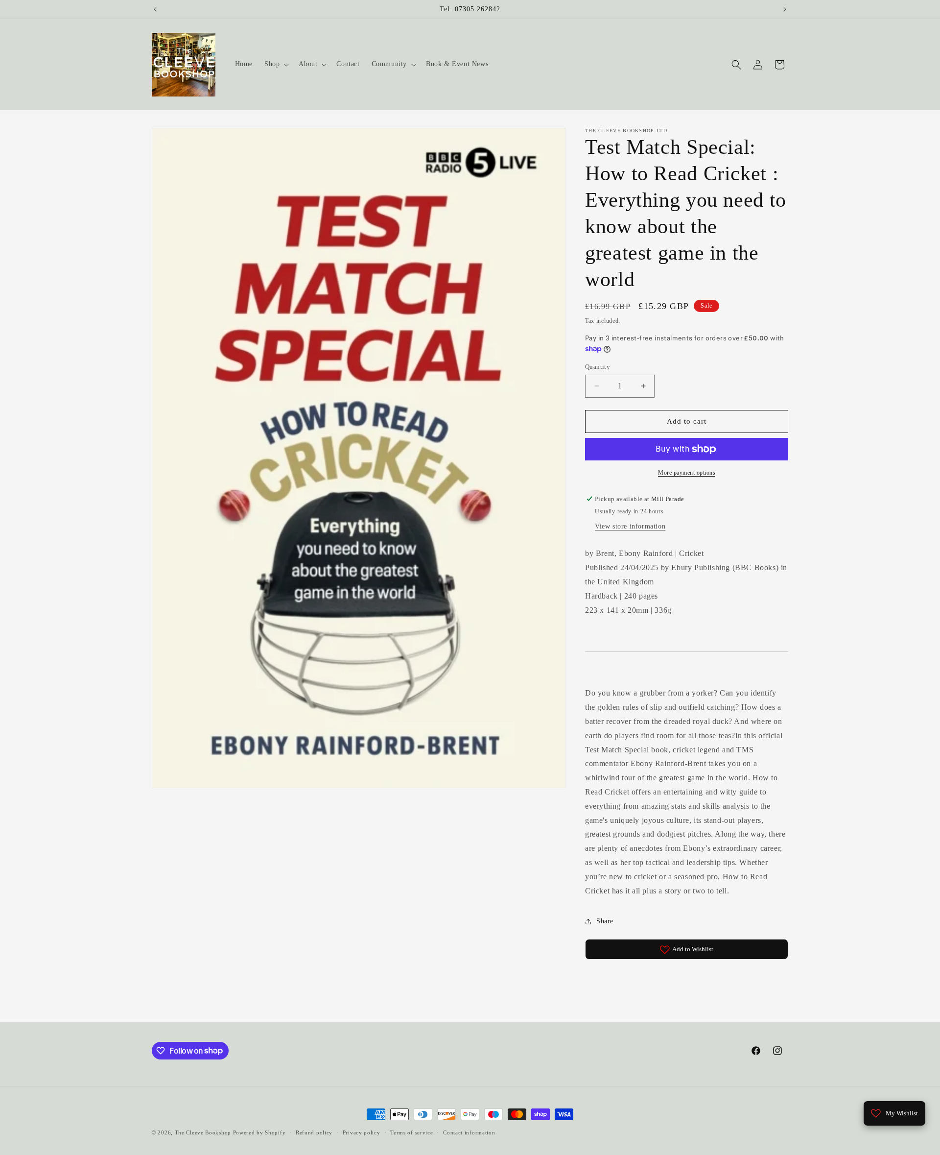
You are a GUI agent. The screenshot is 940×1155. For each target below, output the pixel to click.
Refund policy (314, 1132)
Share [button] (604, 921)
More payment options (686, 472)
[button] (275, 64)
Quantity (597, 366)
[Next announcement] (785, 9)
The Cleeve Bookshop (203, 1132)
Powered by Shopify (259, 1132)
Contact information (469, 1132)
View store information (630, 526)
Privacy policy (361, 1132)
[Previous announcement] (155, 9)
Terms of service (411, 1132)
